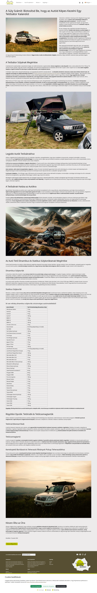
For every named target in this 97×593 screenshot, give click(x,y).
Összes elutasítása (61, 586)
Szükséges (41, 590)
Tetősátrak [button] (19, 2)
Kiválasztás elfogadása (48, 586)
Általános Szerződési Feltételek (34, 571)
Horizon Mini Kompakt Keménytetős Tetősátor (15, 564)
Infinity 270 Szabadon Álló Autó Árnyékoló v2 (36, 561)
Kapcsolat (51, 564)
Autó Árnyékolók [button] (29, 2)
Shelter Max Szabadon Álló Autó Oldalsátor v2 (36, 563)
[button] (81, 2)
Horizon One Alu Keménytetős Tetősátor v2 (14, 563)
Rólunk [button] (38, 2)
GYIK (50, 563)
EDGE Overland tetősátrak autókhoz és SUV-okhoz (47, 73)
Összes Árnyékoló (31, 566)
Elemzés (49, 590)
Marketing (56, 590)
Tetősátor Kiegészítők (10, 565)
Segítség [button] (45, 2)
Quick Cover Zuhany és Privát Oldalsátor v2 (36, 564)
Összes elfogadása (36, 586)
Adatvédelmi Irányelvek (32, 572)
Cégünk (7, 571)
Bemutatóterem (9, 572)
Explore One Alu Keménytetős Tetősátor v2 (14, 561)
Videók (50, 561)
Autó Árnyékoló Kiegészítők (33, 565)
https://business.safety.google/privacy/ (36, 582)
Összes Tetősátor (9, 566)
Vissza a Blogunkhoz (12, 544)
